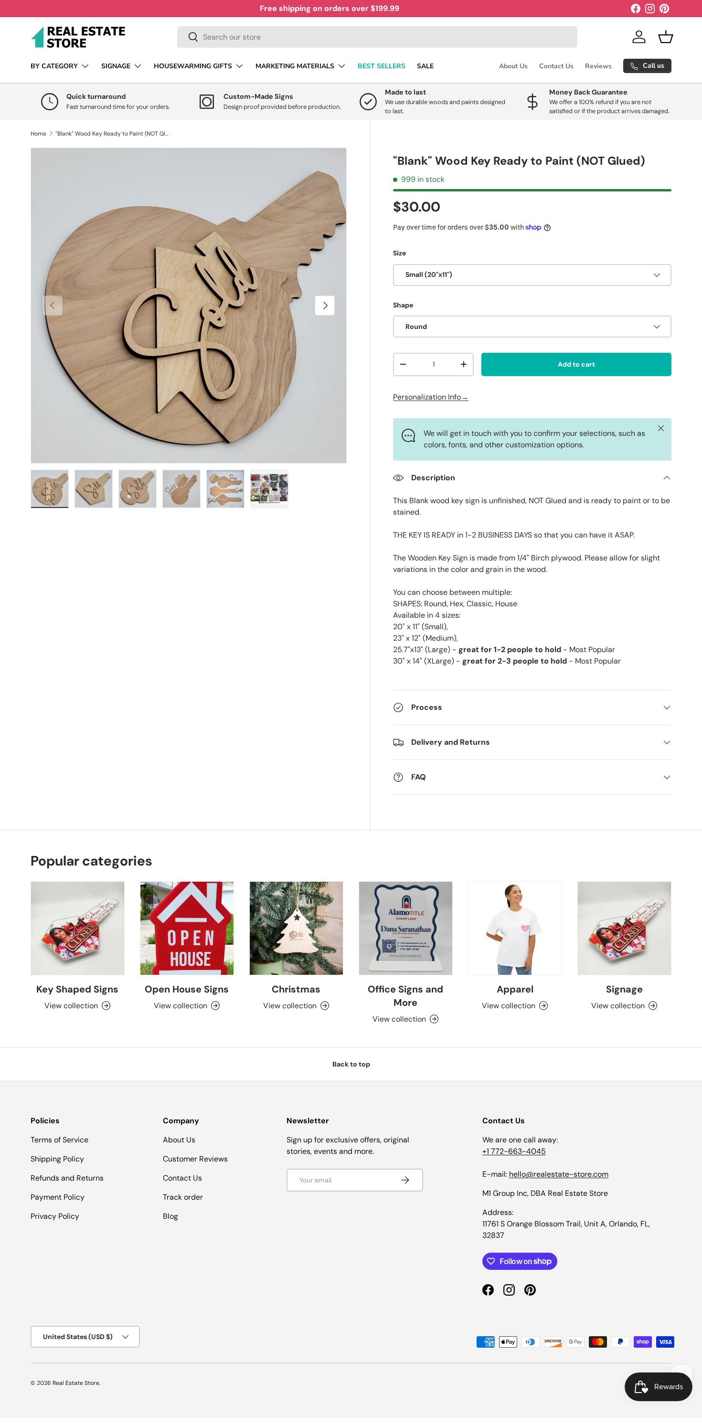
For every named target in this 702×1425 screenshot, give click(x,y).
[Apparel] (515, 928)
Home (38, 133)
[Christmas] (296, 928)
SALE (425, 66)
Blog (170, 1216)
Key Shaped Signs (77, 989)
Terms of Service (59, 1140)
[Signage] (624, 928)
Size (399, 253)
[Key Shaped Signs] (77, 928)
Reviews (598, 66)
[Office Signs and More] (405, 928)
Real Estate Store (76, 1383)
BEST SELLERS (381, 66)
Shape (403, 305)
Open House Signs (187, 989)
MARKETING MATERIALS (294, 66)
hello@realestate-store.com (558, 1174)
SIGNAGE (115, 66)
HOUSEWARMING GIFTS (193, 66)
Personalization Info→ (430, 397)
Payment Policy (58, 1197)
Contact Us (556, 66)
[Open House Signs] (187, 928)
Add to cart (576, 364)
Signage (624, 989)
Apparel (515, 989)
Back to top (351, 1064)
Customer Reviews (195, 1159)
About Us (513, 66)
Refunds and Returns (67, 1178)
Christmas (296, 989)
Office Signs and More (405, 996)
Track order (183, 1197)
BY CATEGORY (54, 66)
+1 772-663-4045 (514, 1151)
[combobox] (377, 37)
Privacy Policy (55, 1216)
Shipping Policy (57, 1159)
